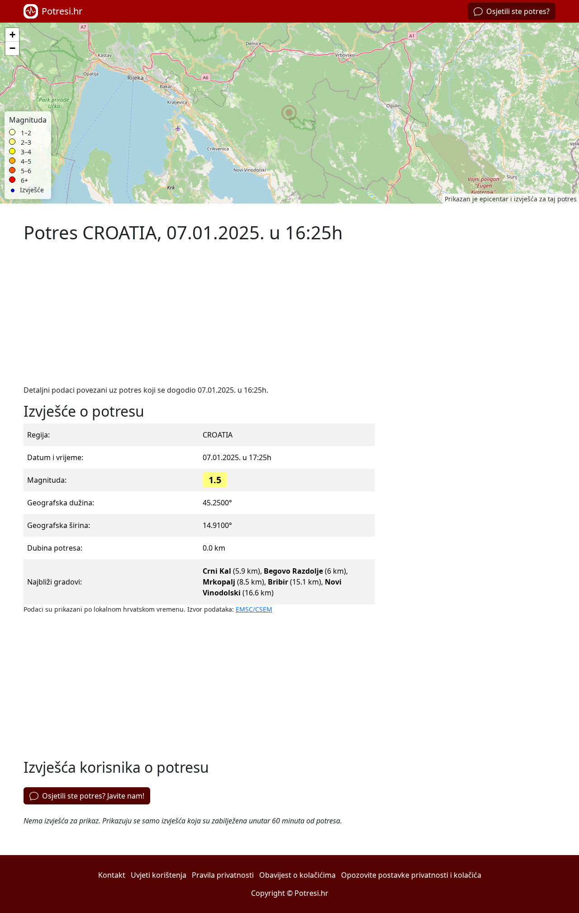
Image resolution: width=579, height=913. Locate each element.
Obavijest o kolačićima (297, 875)
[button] (289, 113)
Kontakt (111, 875)
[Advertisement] (199, 314)
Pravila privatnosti (223, 875)
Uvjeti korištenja (158, 875)
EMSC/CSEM (254, 609)
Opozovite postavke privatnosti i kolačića (411, 875)
